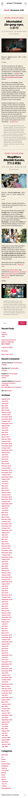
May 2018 (4, 606)
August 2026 (5, 399)
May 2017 (4, 628)
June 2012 (4, 659)
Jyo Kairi (12, 306)
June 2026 (4, 403)
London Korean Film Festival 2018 (17, 137)
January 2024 (6, 468)
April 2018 (4, 608)
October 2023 (6, 475)
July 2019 (4, 586)
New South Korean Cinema (14, 77)
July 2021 (4, 535)
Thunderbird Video (12, 270)
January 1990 (6, 737)
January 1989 (5, 744)
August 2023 (5, 479)
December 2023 (6, 470)
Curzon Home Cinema (11, 273)
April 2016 (4, 648)
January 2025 (6, 441)
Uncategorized (6, 788)
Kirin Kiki (17, 306)
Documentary (5, 764)
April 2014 (4, 653)
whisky (22, 144)
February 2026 (6, 412)
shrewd (20, 142)
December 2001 (6, 693)
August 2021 (5, 532)
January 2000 (6, 704)
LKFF (5, 135)
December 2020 (6, 550)
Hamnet (9, 390)
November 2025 (6, 419)
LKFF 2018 (9, 135)
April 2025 (4, 434)
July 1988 (4, 746)
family (20, 302)
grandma (6, 304)
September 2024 (6, 450)
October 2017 (5, 619)
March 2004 (5, 686)
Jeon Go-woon (12, 132)
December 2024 (6, 443)
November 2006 (6, 677)
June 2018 (4, 604)
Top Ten (4, 784)
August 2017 (5, 622)
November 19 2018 (21, 31)
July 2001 (4, 695)
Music (3, 775)
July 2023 (4, 481)
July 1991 (4, 733)
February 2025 (6, 439)
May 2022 (4, 512)
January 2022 (6, 521)
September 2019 (6, 581)
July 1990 (4, 735)
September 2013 (6, 655)
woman (5, 145)
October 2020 (6, 555)
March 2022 (5, 517)
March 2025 (5, 437)
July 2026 (4, 401)
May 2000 (4, 702)
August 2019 (5, 584)
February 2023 (6, 492)
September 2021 (6, 530)
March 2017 (5, 633)
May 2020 (4, 566)
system (17, 144)
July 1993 (4, 724)
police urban (11, 311)
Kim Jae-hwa (20, 132)
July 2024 (4, 454)
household (6, 130)
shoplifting (19, 312)
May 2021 (4, 539)
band (19, 125)
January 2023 (6, 495)
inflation (6, 132)
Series (3, 777)
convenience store (14, 301)
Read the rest (14, 122)
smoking (6, 144)
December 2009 (6, 668)
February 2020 (6, 573)
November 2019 (6, 577)
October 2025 (6, 421)
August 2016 (5, 644)
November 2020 (6, 552)
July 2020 (4, 561)
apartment (14, 125)
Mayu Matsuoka (8, 307)
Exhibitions (5, 766)
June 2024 (4, 457)
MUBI (18, 73)
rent (13, 142)
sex (24, 311)
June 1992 (4, 726)
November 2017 (6, 617)
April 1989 (4, 742)
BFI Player (23, 272)
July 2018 (4, 601)
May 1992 (4, 728)
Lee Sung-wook (22, 134)
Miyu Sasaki (15, 307)
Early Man (4, 351)
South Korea (12, 144)
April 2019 (4, 593)
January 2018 (5, 615)
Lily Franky (23, 306)
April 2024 (4, 461)
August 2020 (5, 559)
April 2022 (4, 515)
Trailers (4, 786)
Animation (4, 755)
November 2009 (6, 671)
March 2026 (5, 410)
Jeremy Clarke (9, 31)
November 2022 (6, 499)
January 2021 (5, 548)
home (14, 129)
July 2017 (4, 624)
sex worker (6, 312)
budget (11, 127)
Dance (3, 761)
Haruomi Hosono (13, 304)
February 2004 (6, 688)
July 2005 (4, 682)
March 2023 (5, 490)
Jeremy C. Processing (14, 3)
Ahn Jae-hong (7, 125)
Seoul (15, 142)
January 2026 (6, 414)
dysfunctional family (13, 302)
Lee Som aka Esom (12, 134)
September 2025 (6, 423)
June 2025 (4, 430)
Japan (7, 306)
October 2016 (5, 639)
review (6, 275)
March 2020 (5, 570)
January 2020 (6, 575)
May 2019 (4, 590)
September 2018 (6, 599)
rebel (9, 142)
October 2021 (5, 528)
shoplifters (12, 312)
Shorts (3, 779)
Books (3, 759)
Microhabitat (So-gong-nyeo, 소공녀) (14, 24)
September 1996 (6, 715)
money (15, 139)
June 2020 (5, 564)
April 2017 (4, 630)
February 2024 (6, 466)
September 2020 (7, 557)
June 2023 (4, 483)
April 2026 (4, 408)
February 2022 (6, 519)
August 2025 (5, 426)
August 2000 (5, 700)
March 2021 (5, 544)
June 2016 (4, 646)
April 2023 (4, 488)
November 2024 (6, 446)
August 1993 (5, 722)
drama (5, 302)
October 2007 (6, 675)
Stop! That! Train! (7, 354)
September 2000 (7, 697)
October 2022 (5, 501)
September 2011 (6, 664)
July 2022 (4, 508)
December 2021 (6, 524)
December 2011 (6, 662)
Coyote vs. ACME (6, 347)
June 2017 (4, 626)
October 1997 (5, 708)
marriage (10, 139)
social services (14, 314)
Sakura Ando (19, 311)
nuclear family (11, 309)
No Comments (15, 34)
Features (7, 17)
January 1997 (5, 713)
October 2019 (5, 579)
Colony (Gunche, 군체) (4, 334)
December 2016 (6, 635)
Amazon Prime (14, 272)
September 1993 (6, 720)
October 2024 (6, 448)
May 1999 (4, 706)
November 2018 (6, 595)
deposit (10, 129)
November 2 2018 (21, 167)
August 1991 (5, 731)
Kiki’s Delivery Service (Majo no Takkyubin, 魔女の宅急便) (8, 342)
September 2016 (6, 642)
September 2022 (6, 503)
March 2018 (5, 610)
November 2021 (6, 526)
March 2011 (5, 666)
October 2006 (6, 679)
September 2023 (6, 477)
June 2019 (4, 588)
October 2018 (5, 597)
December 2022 (6, 497)
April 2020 (4, 568)
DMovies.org (5, 277)
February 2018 (6, 613)
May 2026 (4, 405)
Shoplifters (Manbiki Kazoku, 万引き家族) (14, 160)
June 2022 (4, 510)
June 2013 (4, 657)
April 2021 (4, 541)
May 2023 (4, 486)
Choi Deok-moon (18, 127)
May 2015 (4, 650)
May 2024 (4, 459)
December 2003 (6, 691)
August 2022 (5, 506)
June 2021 (4, 537)
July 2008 (4, 673)
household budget (14, 130)
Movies (21, 17)
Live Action (14, 17)
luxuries (6, 139)
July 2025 (4, 428)
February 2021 (6, 546)
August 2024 (5, 452)
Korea (5, 134)
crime (20, 301)
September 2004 (7, 684)
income (22, 130)
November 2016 (6, 637)
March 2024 (5, 463)
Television (4, 781)
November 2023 (6, 472)
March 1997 (5, 711)
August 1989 (5, 740)
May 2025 (4, 432)
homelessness (20, 129)
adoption (6, 301)
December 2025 (6, 417)
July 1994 (4, 717)
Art (2, 757)
